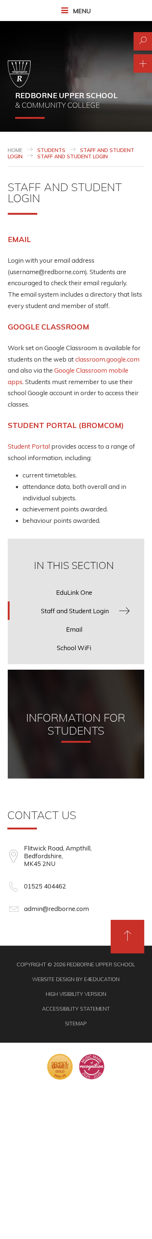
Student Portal (29, 446)
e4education (102, 979)
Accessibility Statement (76, 1008)
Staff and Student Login (72, 156)
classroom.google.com (107, 359)
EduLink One (74, 592)
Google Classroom (48, 326)
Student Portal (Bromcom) (66, 425)
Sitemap (76, 1023)
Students (51, 150)
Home (15, 150)
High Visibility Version (76, 994)
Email (19, 239)
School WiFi (74, 648)
